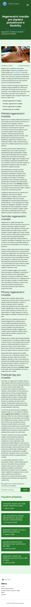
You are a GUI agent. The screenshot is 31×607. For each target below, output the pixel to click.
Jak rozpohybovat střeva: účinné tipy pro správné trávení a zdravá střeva (13, 518)
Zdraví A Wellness (17, 30)
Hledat (25, 490)
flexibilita (13, 486)
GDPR (2, 592)
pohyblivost (17, 73)
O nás (3, 586)
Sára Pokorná (24, 66)
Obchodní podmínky (7, 588)
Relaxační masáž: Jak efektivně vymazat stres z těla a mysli (15, 558)
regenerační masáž (9, 484)
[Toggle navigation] (28, 5)
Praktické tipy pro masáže (11, 109)
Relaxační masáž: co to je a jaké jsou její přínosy (14, 531)
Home (8, 30)
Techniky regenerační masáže (12, 104)
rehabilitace (5, 486)
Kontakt (3, 594)
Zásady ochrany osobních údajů (10, 590)
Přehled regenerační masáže (11, 101)
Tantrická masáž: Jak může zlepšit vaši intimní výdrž (14, 505)
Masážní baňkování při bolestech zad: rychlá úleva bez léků (14, 544)
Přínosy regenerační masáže (11, 106)
